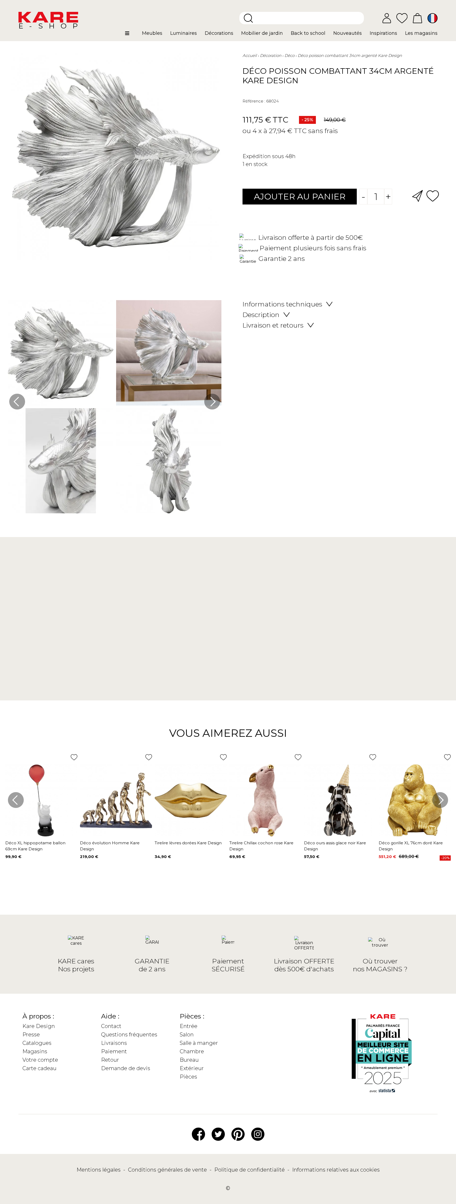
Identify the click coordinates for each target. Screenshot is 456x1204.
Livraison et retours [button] (273, 325)
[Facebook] (198, 1133)
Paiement (114, 1051)
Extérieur (192, 1068)
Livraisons (114, 1043)
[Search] (248, 18)
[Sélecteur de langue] (433, 18)
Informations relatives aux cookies (336, 1170)
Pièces (188, 1077)
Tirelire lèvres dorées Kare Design (188, 842)
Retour (110, 1060)
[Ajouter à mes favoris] (432, 195)
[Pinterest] (238, 1133)
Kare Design (38, 1026)
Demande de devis (125, 1068)
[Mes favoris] (401, 17)
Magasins (34, 1051)
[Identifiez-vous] (386, 18)
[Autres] (131, 35)
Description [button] (261, 315)
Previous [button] (17, 402)
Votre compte (40, 1060)
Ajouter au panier (299, 196)
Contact (111, 1026)
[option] (115, 408)
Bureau (189, 1060)
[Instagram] (257, 1133)
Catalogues (36, 1043)
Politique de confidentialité (250, 1170)
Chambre (192, 1051)
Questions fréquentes (129, 1034)
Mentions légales (99, 1170)
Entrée (188, 1026)
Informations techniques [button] (282, 304)
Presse (31, 1034)
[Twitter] (218, 1133)
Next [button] (212, 402)
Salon (187, 1034)
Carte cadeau (39, 1068)
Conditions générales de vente (168, 1170)
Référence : (254, 101)
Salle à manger (199, 1043)
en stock (256, 164)
